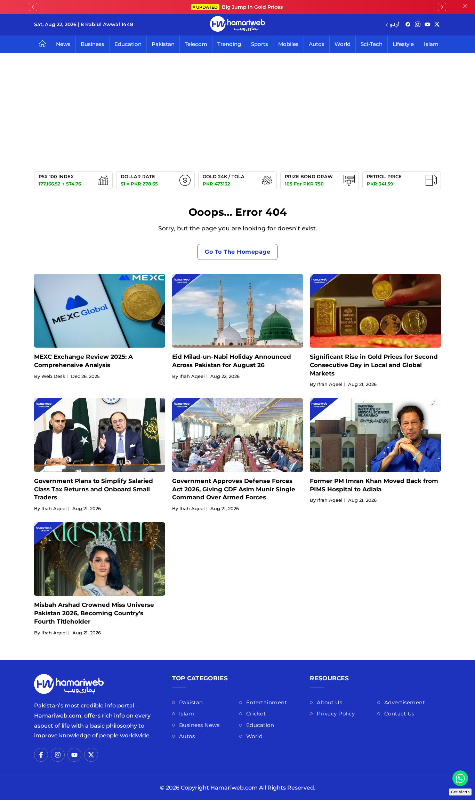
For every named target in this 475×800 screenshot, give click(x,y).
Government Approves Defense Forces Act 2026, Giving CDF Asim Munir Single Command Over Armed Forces (233, 489)
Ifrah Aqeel (192, 376)
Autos (316, 44)
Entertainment (266, 702)
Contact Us (399, 713)
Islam (431, 44)
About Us (329, 702)
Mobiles (288, 44)
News (63, 44)
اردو (394, 24)
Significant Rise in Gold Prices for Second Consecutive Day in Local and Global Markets (374, 365)
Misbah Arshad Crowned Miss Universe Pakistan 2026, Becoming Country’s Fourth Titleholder (94, 613)
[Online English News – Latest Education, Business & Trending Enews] (237, 24)
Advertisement (404, 702)
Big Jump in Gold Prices (240, 7)
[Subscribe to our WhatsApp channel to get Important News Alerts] (460, 778)
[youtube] (427, 25)
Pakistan (163, 44)
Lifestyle (403, 44)
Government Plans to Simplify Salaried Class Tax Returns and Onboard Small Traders (93, 489)
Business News (199, 725)
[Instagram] (417, 25)
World (343, 44)
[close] (465, 7)
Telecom (196, 44)
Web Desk (53, 376)
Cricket (256, 713)
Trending (229, 44)
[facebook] (407, 25)
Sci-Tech (372, 44)
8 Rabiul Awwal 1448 (107, 24)
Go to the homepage (237, 251)
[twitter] (437, 25)
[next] (442, 7)
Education (128, 44)
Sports (259, 44)
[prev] (33, 7)
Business (92, 44)
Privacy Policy (336, 713)
